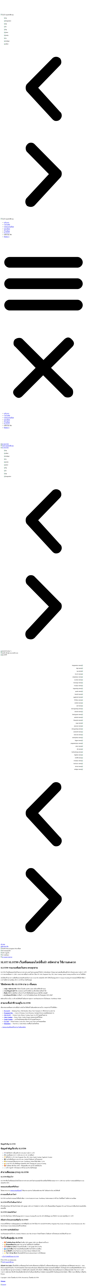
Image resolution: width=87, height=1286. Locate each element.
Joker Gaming (8, 1017)
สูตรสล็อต (7, 229)
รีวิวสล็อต (7, 231)
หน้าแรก (6, 222)
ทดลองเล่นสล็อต (9, 226)
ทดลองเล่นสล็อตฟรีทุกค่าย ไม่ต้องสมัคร (14, 1027)
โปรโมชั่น (7, 224)
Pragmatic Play (8, 1013)
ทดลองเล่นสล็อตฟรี (16, 1190)
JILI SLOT (7, 1015)
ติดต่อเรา (6, 236)
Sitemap (3, 1281)
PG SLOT (7, 232)
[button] (43, 89)
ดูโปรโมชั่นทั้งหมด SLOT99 (10, 1256)
